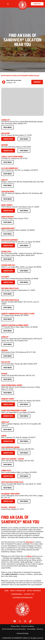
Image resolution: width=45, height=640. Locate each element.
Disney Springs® (7, 205)
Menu (29, 556)
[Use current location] (3, 82)
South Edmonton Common (10, 447)
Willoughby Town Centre (10, 494)
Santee (3, 436)
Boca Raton (5, 133)
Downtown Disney (8, 228)
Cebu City (4, 180)
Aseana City (5, 120)
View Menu (8, 127)
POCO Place (5, 422)
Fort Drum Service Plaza (9, 288)
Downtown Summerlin (9, 240)
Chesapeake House (7, 191)
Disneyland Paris (7, 217)
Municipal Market (7, 399)
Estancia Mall (6, 251)
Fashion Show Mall (8, 265)
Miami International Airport (11, 385)
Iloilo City (4, 337)
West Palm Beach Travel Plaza (12, 482)
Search (37, 82)
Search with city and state (13, 80)
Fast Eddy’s (5, 277)
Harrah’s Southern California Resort (14, 325)
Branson (4, 145)
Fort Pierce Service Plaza (10, 300)
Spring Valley (6, 470)
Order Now (37, 4)
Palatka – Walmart (8, 507)
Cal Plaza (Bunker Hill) (9, 168)
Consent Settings (22, 633)
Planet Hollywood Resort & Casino (13, 410)
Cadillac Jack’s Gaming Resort (12, 157)
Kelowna (4, 350)
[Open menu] (8, 3)
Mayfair (4, 374)
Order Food (8, 139)
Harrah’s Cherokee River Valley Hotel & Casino (17, 314)
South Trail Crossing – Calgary (12, 459)
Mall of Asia (5, 362)
